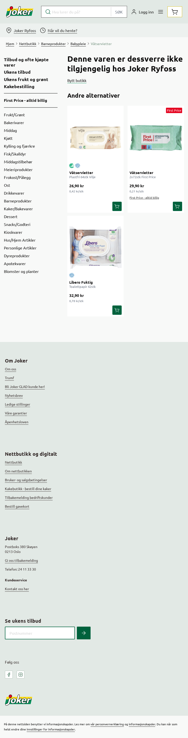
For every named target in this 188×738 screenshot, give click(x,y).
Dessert (10, 216)
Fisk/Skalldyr (15, 153)
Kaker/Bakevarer (18, 208)
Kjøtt (8, 138)
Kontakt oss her (17, 588)
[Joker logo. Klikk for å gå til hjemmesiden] (19, 12)
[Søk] (84, 633)
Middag (10, 130)
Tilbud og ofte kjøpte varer (26, 62)
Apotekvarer (15, 263)
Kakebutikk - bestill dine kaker (28, 488)
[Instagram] (20, 675)
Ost (7, 185)
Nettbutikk (13, 462)
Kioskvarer (13, 232)
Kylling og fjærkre (19, 145)
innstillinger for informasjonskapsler (51, 729)
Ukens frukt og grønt (26, 79)
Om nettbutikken (18, 471)
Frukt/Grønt (14, 114)
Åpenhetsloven (16, 422)
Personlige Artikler (20, 247)
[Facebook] (9, 675)
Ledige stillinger (17, 404)
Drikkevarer (14, 192)
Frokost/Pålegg (17, 177)
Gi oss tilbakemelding (21, 560)
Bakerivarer (14, 122)
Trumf (9, 377)
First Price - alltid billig (25, 100)
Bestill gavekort (17, 506)
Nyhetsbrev (14, 395)
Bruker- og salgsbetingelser (26, 480)
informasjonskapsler (142, 724)
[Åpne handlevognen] (174, 11)
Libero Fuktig (81, 282)
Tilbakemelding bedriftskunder (29, 497)
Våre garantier (16, 413)
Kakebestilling (19, 86)
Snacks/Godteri (17, 224)
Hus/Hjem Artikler (19, 239)
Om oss (10, 369)
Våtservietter (81, 172)
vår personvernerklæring (107, 724)
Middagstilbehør (18, 161)
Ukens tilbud (17, 72)
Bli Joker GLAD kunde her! (25, 386)
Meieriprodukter (18, 169)
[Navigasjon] (161, 12)
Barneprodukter (18, 200)
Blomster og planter (21, 271)
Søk (119, 11)
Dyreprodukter (17, 255)
